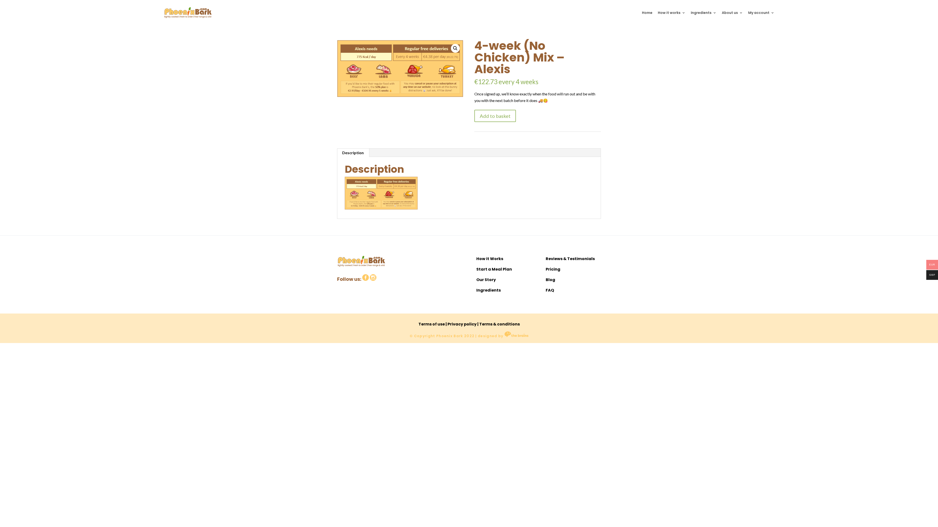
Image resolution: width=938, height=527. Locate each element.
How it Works (489, 259)
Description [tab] (353, 152)
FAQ (550, 290)
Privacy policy (462, 324)
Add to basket (495, 116)
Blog (550, 280)
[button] (455, 48)
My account (758, 12)
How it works (669, 12)
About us (730, 12)
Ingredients (701, 12)
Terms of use (431, 324)
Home (647, 12)
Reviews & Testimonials (570, 259)
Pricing (553, 269)
